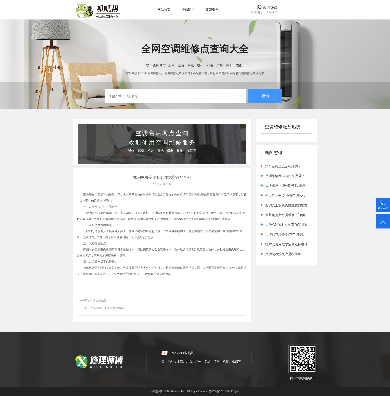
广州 (219, 65)
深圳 (229, 65)
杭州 (200, 65)
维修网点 (188, 9)
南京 (190, 65)
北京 (171, 65)
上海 (181, 65)
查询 (265, 96)
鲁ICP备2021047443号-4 (224, 391)
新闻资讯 (212, 9)
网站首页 (163, 9)
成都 (239, 65)
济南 (210, 65)
